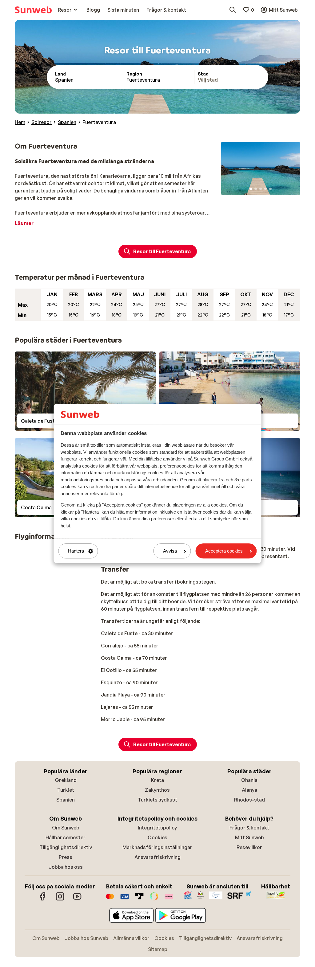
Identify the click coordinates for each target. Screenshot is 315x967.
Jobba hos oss (66, 867)
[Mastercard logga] (110, 899)
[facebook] (43, 899)
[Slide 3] (260, 189)
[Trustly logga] (139, 899)
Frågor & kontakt (249, 828)
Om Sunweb (65, 828)
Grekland (66, 780)
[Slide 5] (270, 189)
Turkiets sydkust (157, 800)
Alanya (249, 790)
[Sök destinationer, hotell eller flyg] (232, 10)
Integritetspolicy (157, 828)
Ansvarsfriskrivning (157, 857)
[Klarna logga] (169, 899)
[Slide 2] (255, 189)
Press (65, 857)
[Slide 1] (250, 189)
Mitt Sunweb (249, 837)
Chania (249, 780)
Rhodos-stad (249, 800)
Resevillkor (249, 847)
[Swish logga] (154, 899)
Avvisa (170, 550)
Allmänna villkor (131, 938)
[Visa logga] (125, 899)
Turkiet (65, 790)
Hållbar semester (66, 837)
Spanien (65, 800)
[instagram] (60, 899)
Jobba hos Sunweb (86, 938)
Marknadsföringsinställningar (157, 847)
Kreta (157, 780)
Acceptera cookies (224, 550)
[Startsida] (33, 10)
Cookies (157, 837)
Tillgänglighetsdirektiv (65, 847)
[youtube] (77, 899)
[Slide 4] (265, 189)
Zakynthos (157, 790)
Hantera (76, 550)
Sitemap (157, 949)
